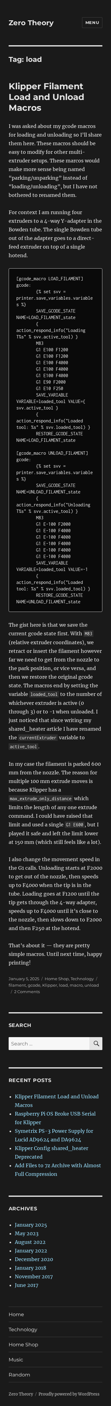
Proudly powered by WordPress (69, 1394)
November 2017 (34, 1276)
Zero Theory (31, 22)
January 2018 (30, 1268)
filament (17, 985)
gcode (34, 985)
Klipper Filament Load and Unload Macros (46, 97)
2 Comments (27, 991)
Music (16, 1360)
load (63, 985)
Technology (82, 978)
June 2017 (26, 1285)
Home (16, 1314)
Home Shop (57, 978)
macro (76, 985)
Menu (92, 22)
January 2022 (31, 1251)
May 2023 (27, 1233)
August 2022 (30, 1242)
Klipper (49, 985)
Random (19, 1375)
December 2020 (34, 1259)
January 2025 (31, 1225)
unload (91, 985)
